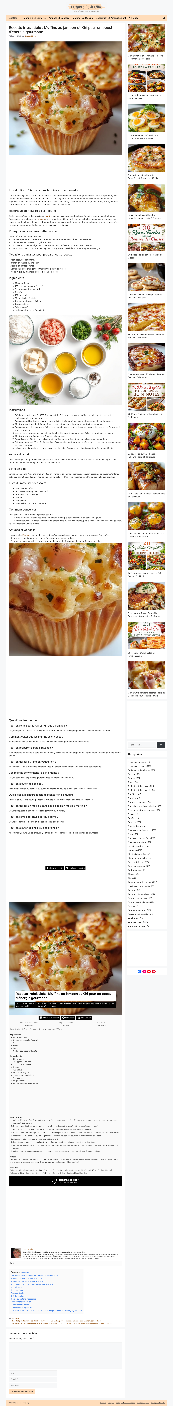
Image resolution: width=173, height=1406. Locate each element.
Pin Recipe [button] (69, 1018)
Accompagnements (137, 762)
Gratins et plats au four (139, 838)
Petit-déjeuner (135, 870)
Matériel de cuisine (82, 18)
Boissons (132, 774)
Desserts (132, 814)
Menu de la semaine (35, 18)
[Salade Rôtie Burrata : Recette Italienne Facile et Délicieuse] (146, 436)
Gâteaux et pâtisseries (138, 830)
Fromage (132, 822)
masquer (25, 1272)
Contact (103, 1403)
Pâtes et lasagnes (136, 866)
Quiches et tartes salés (139, 886)
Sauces (131, 906)
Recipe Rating (15, 1338)
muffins (48, 216)
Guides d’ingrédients (137, 842)
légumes (26, 535)
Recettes (12, 18)
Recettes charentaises (138, 894)
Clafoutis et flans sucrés (139, 790)
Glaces (131, 834)
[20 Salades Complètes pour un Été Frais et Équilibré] (146, 556)
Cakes (131, 782)
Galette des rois (135, 826)
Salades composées (137, 898)
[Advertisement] (65, 172)
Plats (130, 878)
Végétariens (133, 918)
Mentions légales (143, 1403)
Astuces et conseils (59, 18)
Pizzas (131, 874)
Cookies (132, 798)
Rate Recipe (85, 1018)
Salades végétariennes (139, 902)
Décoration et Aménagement (111, 18)
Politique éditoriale (158, 1403)
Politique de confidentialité (125, 1403)
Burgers (131, 778)
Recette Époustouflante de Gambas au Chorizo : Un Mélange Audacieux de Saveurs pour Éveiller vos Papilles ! (56, 1321)
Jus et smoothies (136, 846)
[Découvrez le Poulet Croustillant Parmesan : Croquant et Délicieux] (146, 596)
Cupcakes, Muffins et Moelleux (143, 806)
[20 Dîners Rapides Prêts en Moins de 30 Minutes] (146, 397)
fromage (41, 219)
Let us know (64, 1182)
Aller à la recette (56, 868)
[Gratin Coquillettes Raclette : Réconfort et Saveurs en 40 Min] (146, 158)
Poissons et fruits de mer (140, 882)
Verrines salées (135, 922)
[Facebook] (14, 1263)
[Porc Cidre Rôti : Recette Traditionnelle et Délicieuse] (146, 476)
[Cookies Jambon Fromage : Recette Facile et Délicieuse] (146, 277)
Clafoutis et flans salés (138, 786)
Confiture (132, 794)
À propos (133, 18)
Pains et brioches (136, 862)
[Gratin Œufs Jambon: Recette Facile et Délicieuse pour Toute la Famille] (146, 675)
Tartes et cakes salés (138, 914)
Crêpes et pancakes (137, 802)
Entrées (131, 818)
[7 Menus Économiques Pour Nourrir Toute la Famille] (146, 78)
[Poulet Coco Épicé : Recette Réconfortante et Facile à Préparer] (146, 198)
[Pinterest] (11, 1263)
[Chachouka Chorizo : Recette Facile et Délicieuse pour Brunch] (146, 516)
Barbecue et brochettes (139, 770)
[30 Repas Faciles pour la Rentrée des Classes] (146, 237)
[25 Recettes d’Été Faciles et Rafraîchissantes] (146, 636)
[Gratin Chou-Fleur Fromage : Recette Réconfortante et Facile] (146, 38)
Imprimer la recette (76, 868)
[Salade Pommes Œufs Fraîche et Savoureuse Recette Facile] (146, 118)
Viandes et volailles (137, 926)
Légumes (132, 850)
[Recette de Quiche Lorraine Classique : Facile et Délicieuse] (146, 317)
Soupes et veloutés (137, 910)
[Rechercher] (161, 745)
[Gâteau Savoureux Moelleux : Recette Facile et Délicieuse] (146, 357)
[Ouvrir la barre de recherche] (164, 18)
